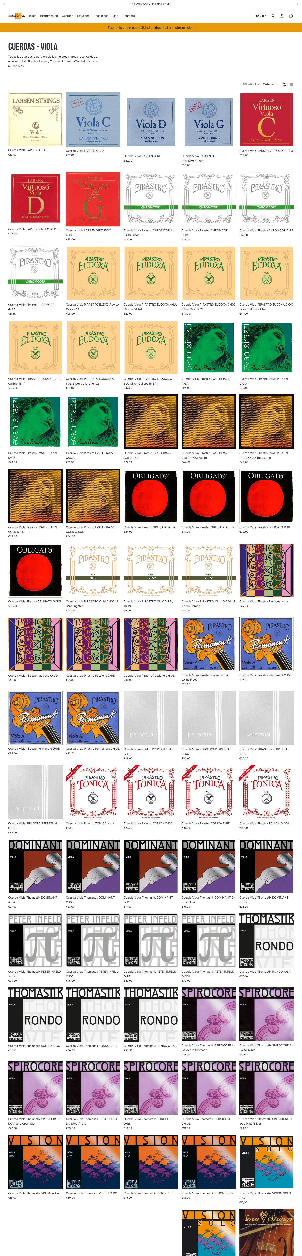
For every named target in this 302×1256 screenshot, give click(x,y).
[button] (270, 84)
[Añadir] (172, 220)
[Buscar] (273, 15)
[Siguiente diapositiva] (287, 1236)
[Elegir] (56, 140)
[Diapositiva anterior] (245, 1236)
